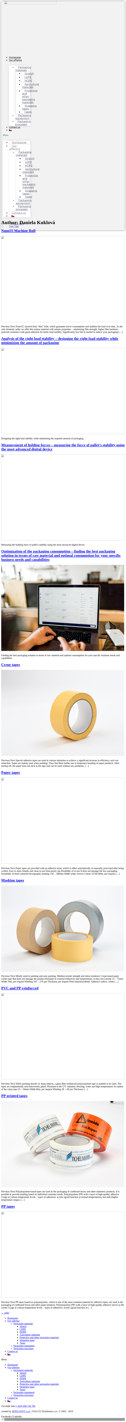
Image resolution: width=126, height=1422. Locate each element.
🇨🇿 (10, 130)
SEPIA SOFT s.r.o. (21, 1411)
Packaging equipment (24, 1345)
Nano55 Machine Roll (18, 231)
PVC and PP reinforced (19, 988)
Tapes (22, 1343)
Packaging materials (23, 1323)
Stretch (23, 1326)
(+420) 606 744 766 (25, 1406)
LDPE (23, 1329)
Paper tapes (10, 772)
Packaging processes (23, 123)
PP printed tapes (14, 1096)
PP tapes (8, 1206)
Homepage (19, 142)
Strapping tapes (27, 1340)
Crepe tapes (10, 665)
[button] (17, 135)
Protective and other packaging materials (29, 96)
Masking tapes (12, 880)
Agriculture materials (30, 1334)
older (5, 1313)
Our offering (15, 60)
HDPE (23, 1332)
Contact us (14, 127)
